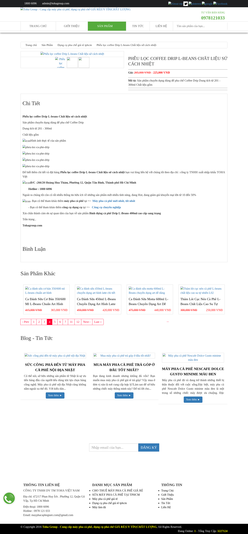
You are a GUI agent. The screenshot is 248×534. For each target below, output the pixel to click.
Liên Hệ (161, 26)
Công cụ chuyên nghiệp (107, 207)
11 (71, 321)
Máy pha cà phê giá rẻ (105, 498)
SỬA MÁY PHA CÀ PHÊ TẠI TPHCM (116, 494)
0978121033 (213, 18)
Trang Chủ (167, 490)
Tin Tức (165, 503)
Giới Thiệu (167, 494)
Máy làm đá (99, 507)
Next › (86, 321)
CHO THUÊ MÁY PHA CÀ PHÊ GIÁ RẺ (117, 490)
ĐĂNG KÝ (149, 447)
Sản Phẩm (167, 498)
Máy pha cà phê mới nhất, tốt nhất (113, 200)
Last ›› (98, 321)
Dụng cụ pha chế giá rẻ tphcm (109, 503)
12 (77, 321)
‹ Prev (25, 321)
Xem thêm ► (55, 395)
